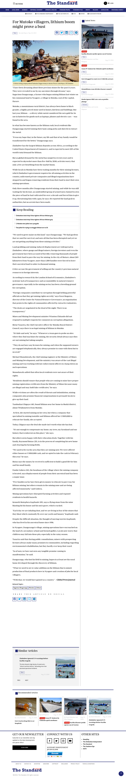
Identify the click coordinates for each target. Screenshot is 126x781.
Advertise (37, 764)
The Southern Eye (63, 14)
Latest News (90, 20)
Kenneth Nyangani (88, 94)
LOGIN (111, 3)
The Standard (87, 744)
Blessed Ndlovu (87, 107)
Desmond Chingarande (89, 84)
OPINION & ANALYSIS (51, 10)
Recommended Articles (28, 693)
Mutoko (31, 588)
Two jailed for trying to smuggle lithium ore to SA (32, 228)
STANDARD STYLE (78, 10)
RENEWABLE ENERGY (117, 10)
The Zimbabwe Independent (45, 14)
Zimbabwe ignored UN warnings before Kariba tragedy (97, 722)
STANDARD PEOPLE (65, 10)
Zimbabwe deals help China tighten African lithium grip (34, 215)
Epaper (82, 14)
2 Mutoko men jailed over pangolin (27, 224)
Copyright (55, 764)
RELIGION (95, 10)
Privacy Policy (75, 764)
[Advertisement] (46, 627)
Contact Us (27, 764)
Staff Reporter (87, 74)
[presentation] (19, 681)
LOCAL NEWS (15, 10)
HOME (7, 10)
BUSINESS (24, 10)
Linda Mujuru (24, 33)
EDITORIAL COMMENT (36, 10)
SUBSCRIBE (24, 747)
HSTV (74, 14)
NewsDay (29, 14)
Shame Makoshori (88, 59)
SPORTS (88, 10)
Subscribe (46, 764)
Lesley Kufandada (25, 672)
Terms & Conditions (88, 764)
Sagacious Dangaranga (20, 588)
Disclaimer (64, 764)
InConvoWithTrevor (95, 14)
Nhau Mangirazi (68, 719)
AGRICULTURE (105, 10)
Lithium (38, 588)
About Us (18, 764)
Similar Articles (28, 650)
